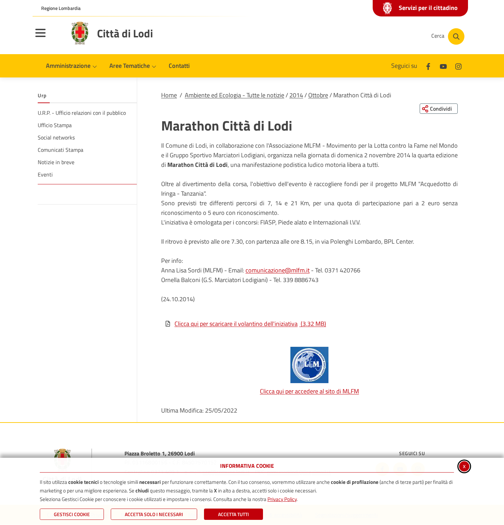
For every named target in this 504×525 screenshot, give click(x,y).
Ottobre (318, 95)
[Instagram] (458, 65)
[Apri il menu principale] (49, 37)
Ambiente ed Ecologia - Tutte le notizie (234, 95)
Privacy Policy (282, 499)
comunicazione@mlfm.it (277, 270)
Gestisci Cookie (72, 514)
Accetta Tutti (233, 514)
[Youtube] (443, 65)
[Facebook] (428, 65)
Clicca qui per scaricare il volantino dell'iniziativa (250, 323)
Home (169, 95)
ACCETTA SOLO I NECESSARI (154, 514)
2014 (296, 95)
